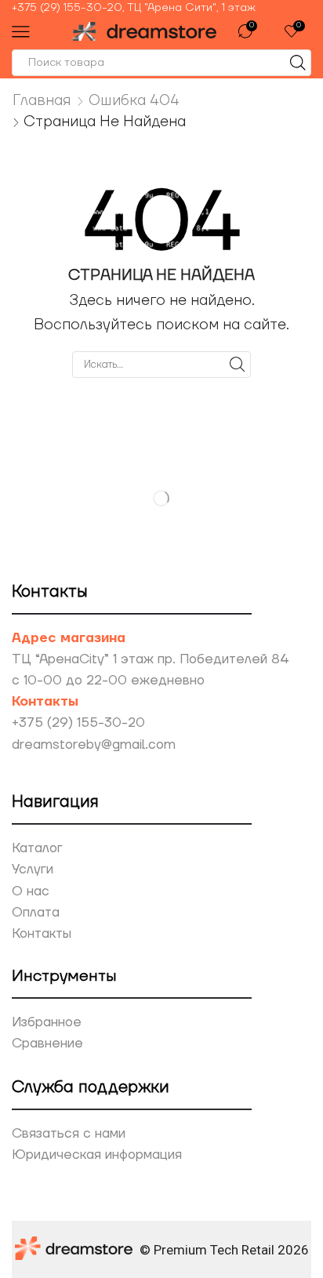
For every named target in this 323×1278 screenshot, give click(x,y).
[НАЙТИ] (237, 364)
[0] (255, 31)
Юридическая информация (97, 1155)
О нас (30, 891)
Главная (42, 100)
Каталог (37, 848)
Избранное (47, 1022)
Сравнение (47, 1043)
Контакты (41, 933)
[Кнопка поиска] (297, 62)
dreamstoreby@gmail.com (94, 744)
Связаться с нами (68, 1133)
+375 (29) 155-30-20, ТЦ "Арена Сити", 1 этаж (134, 8)
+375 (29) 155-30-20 (78, 723)
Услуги (32, 869)
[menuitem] (161, 8)
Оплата (36, 912)
